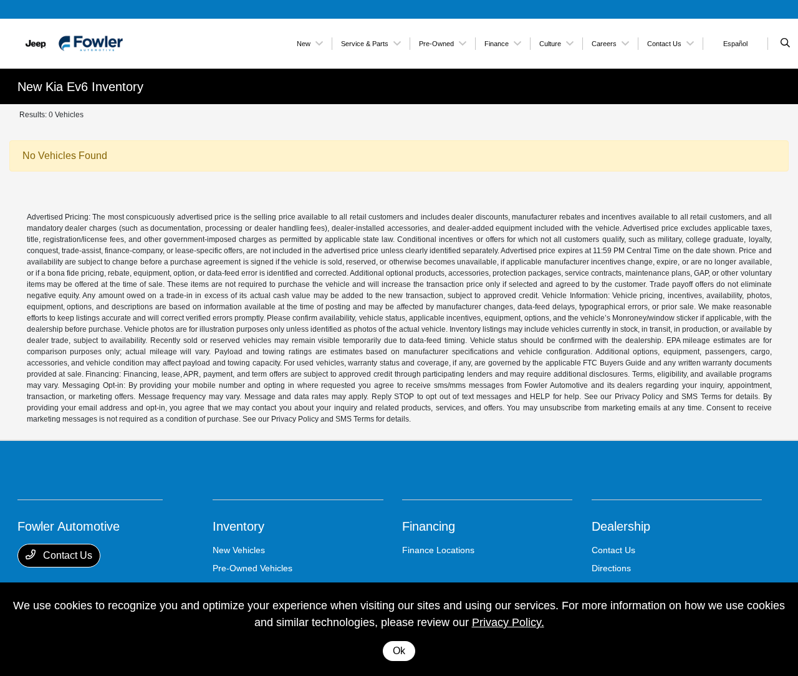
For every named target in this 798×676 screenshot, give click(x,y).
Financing (428, 526)
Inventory (238, 526)
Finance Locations (438, 550)
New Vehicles (239, 550)
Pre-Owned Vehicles (252, 568)
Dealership (621, 526)
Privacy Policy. (508, 622)
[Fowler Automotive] (73, 42)
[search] (785, 43)
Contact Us (66, 555)
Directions (611, 568)
